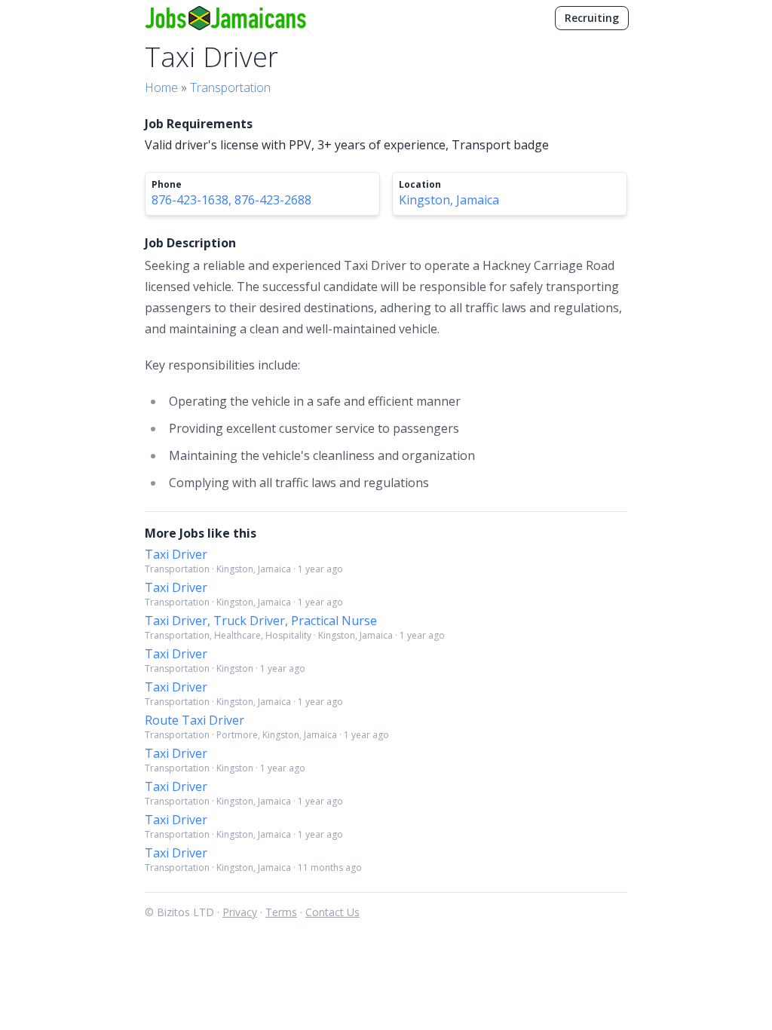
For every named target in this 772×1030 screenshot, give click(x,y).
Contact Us (332, 912)
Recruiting (592, 18)
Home (161, 87)
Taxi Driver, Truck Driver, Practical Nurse (261, 620)
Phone (167, 185)
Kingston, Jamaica (449, 200)
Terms (281, 912)
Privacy (239, 912)
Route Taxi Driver (194, 720)
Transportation (230, 87)
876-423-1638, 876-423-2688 (231, 200)
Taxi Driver (176, 554)
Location (420, 185)
